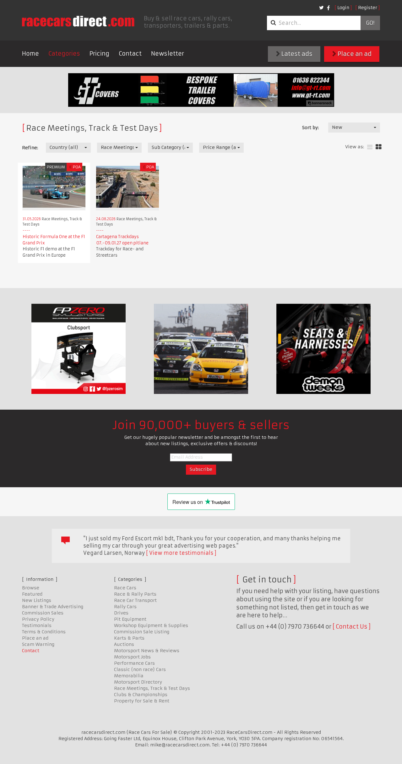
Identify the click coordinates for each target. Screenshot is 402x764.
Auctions (124, 644)
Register (367, 7)
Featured (32, 594)
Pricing (99, 53)
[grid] (379, 147)
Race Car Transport (135, 600)
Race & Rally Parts (135, 594)
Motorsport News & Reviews (146, 650)
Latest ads (296, 53)
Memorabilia (129, 676)
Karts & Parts (129, 638)
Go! (370, 23)
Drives (121, 613)
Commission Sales (42, 613)
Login (343, 7)
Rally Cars (125, 606)
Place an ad (354, 53)
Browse (30, 588)
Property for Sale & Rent (141, 701)
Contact (130, 53)
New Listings (36, 600)
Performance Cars (134, 663)
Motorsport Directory (138, 682)
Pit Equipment (130, 619)
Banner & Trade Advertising (52, 606)
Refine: (30, 147)
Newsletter (167, 53)
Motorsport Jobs (132, 657)
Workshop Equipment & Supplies (151, 625)
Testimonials (37, 625)
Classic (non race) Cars (140, 669)
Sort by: (310, 127)
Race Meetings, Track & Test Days (152, 688)
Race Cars (125, 588)
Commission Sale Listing (141, 632)
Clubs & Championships (140, 694)
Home (30, 53)
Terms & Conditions (44, 632)
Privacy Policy (38, 619)
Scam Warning (38, 644)
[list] (369, 147)
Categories (64, 53)
